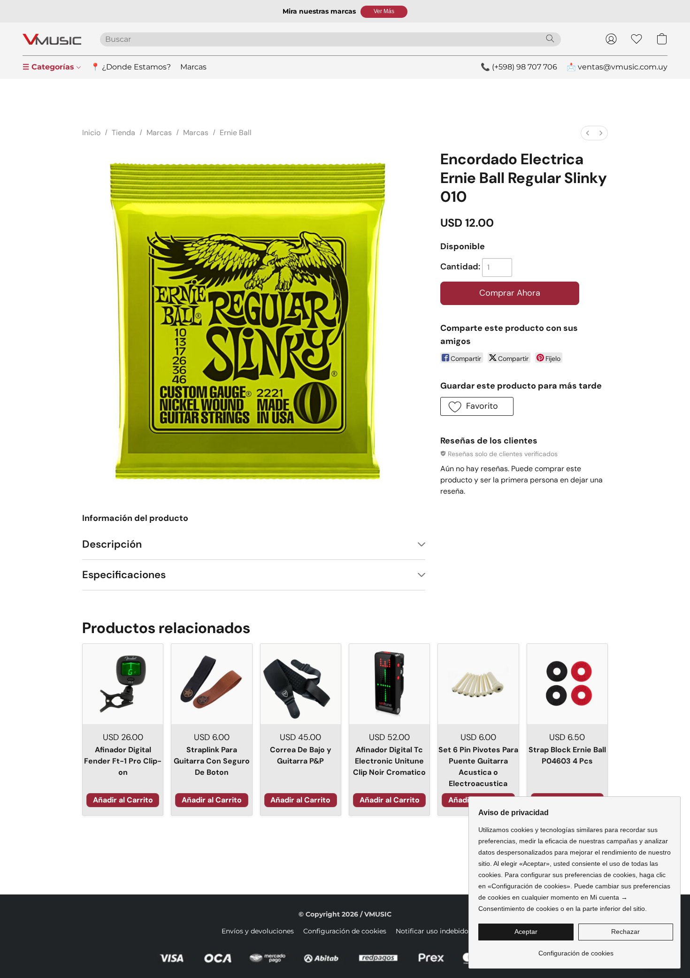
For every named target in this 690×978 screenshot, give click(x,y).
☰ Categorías (50, 66)
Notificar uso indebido (432, 931)
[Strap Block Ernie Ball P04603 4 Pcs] (567, 684)
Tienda (123, 133)
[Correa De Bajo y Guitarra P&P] (301, 684)
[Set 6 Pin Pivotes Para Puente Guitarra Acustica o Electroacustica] (478, 684)
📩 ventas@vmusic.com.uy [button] (617, 66)
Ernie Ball (236, 133)
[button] (383, 12)
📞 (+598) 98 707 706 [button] (519, 66)
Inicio (91, 133)
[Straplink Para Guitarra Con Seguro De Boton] (211, 684)
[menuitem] (587, 133)
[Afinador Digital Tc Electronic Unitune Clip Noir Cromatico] (389, 684)
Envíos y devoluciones (258, 931)
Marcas (193, 66)
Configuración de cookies (344, 931)
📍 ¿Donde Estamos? (131, 66)
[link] (575, 949)
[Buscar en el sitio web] (550, 38)
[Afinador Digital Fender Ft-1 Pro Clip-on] (123, 684)
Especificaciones (124, 574)
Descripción (112, 544)
